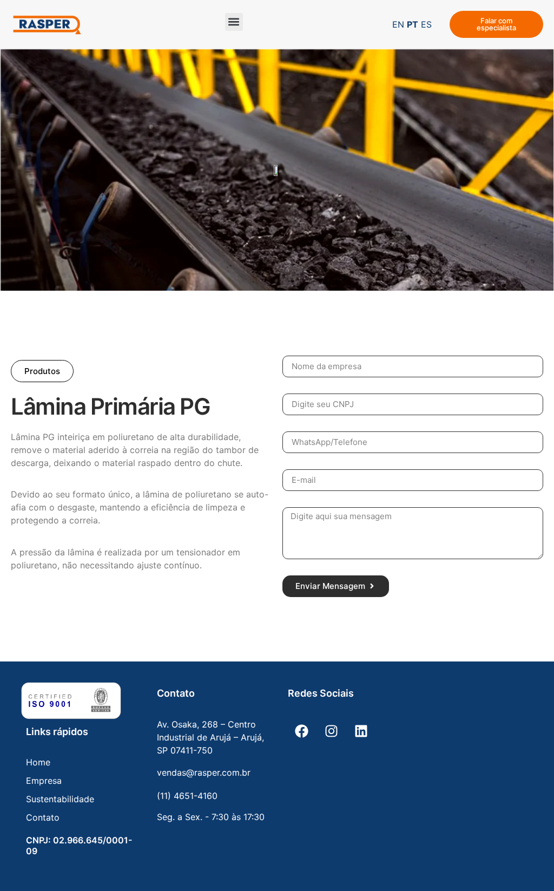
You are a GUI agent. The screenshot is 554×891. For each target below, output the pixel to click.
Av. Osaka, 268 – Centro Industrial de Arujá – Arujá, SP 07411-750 (210, 737)
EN (398, 24)
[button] (234, 22)
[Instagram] (331, 731)
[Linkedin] (360, 731)
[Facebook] (301, 731)
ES (426, 24)
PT (412, 24)
